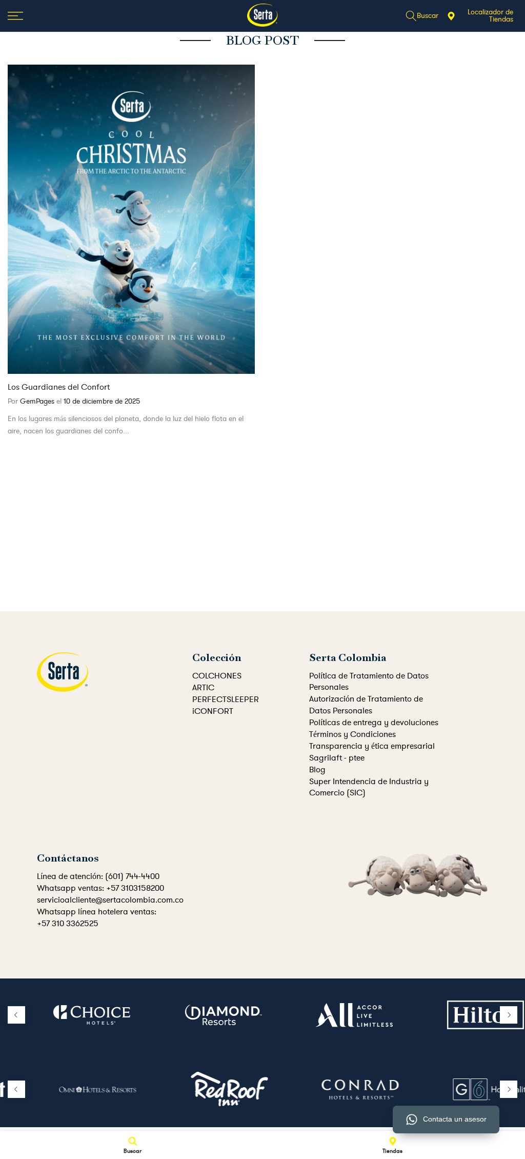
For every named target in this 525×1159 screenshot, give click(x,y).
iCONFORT (212, 711)
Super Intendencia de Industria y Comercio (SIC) (369, 787)
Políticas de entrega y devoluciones (373, 722)
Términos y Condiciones (352, 734)
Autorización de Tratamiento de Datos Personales (366, 704)
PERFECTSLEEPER (225, 699)
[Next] (508, 1015)
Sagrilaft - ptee (337, 758)
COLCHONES (216, 676)
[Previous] (16, 1015)
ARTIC (203, 687)
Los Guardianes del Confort (59, 387)
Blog (317, 769)
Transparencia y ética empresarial (372, 746)
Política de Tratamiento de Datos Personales (369, 681)
